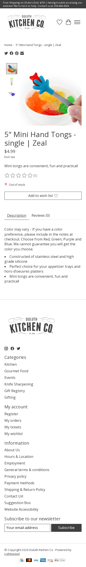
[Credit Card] (21, 560)
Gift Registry (14, 390)
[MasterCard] (29, 560)
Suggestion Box (17, 502)
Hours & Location (18, 456)
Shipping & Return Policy (24, 489)
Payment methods (19, 483)
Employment (14, 463)
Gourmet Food (16, 371)
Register (11, 413)
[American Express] (43, 560)
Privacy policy (15, 476)
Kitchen (10, 364)
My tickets (12, 427)
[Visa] (36, 560)
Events (9, 377)
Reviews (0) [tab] (41, 215)
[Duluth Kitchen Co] (26, 22)
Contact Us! (13, 496)
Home (8, 45)
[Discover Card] (50, 560)
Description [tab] (16, 215)
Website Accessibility (21, 509)
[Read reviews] (18, 175)
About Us (12, 450)
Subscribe (66, 527)
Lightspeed (12, 554)
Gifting (10, 397)
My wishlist (13, 433)
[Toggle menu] (77, 22)
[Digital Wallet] (59, 560)
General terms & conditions (26, 469)
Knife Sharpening (18, 384)
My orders (12, 420)
